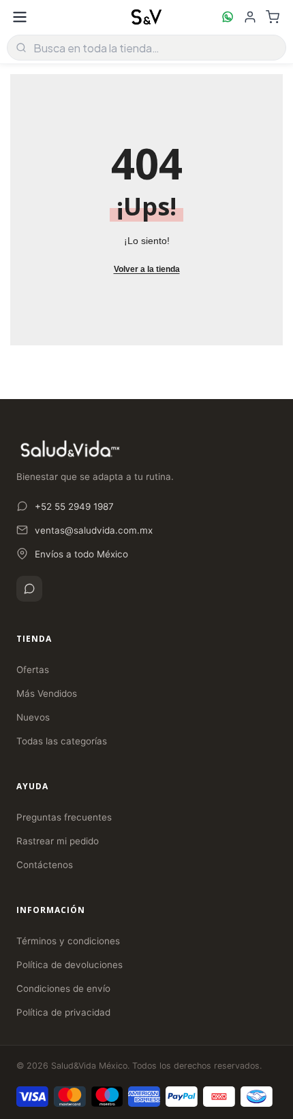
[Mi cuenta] (250, 17)
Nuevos (33, 717)
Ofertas (32, 669)
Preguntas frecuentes (64, 817)
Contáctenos (44, 864)
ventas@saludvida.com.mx (94, 530)
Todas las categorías (61, 741)
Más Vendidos (46, 693)
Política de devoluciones (69, 964)
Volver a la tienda (147, 269)
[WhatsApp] (29, 589)
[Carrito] (272, 17)
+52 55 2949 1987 (74, 506)
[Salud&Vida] (146, 17)
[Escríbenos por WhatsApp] (227, 17)
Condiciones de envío (63, 988)
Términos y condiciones (68, 940)
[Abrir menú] (20, 17)
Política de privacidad (63, 1012)
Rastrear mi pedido (57, 841)
